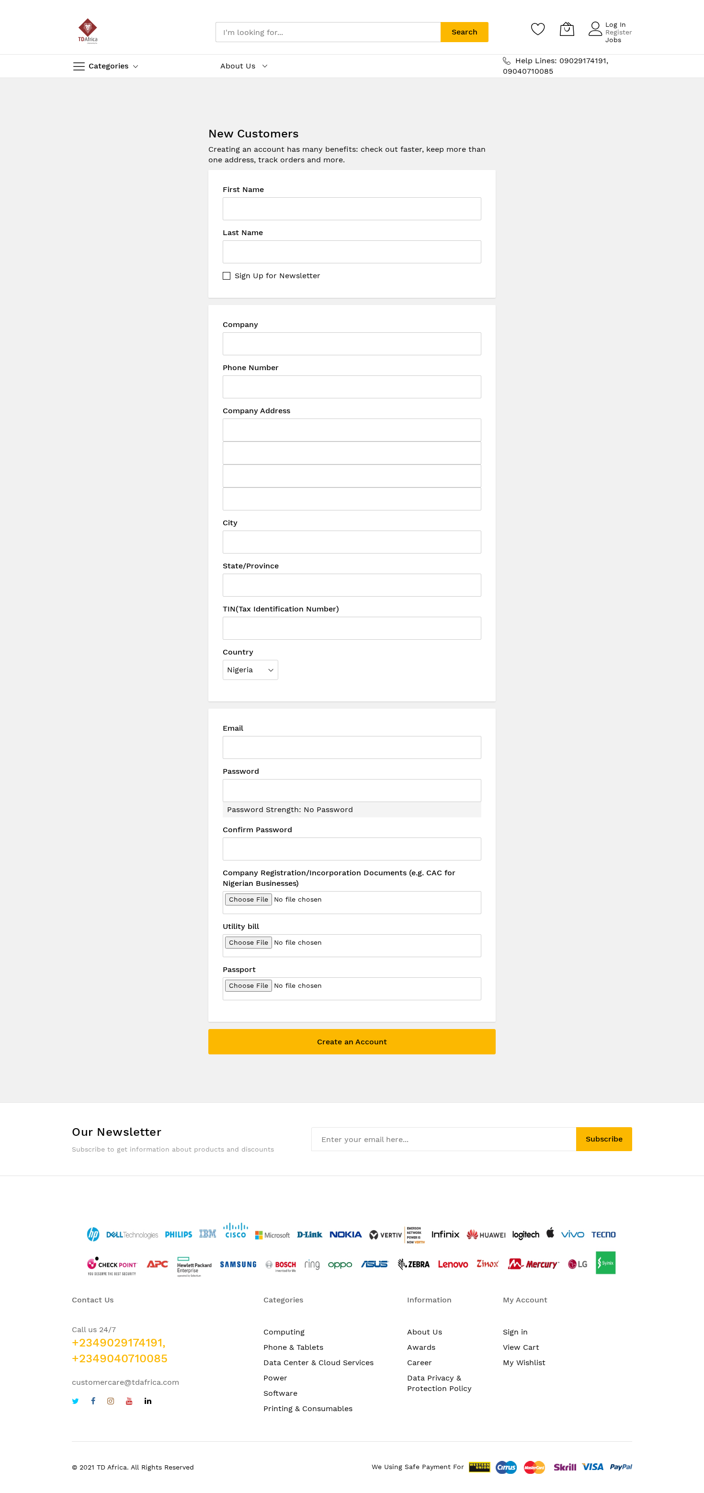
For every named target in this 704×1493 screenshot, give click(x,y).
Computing (284, 1331)
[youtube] (129, 1402)
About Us (424, 1331)
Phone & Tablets (293, 1347)
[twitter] (75, 1402)
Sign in (515, 1331)
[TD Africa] (88, 32)
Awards (421, 1347)
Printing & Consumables (307, 1408)
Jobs (613, 40)
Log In (615, 24)
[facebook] (93, 1402)
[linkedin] (148, 1402)
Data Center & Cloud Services (318, 1362)
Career (419, 1362)
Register (618, 32)
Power (275, 1377)
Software (280, 1393)
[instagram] (110, 1402)
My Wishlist (524, 1362)
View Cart (521, 1347)
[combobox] (328, 32)
